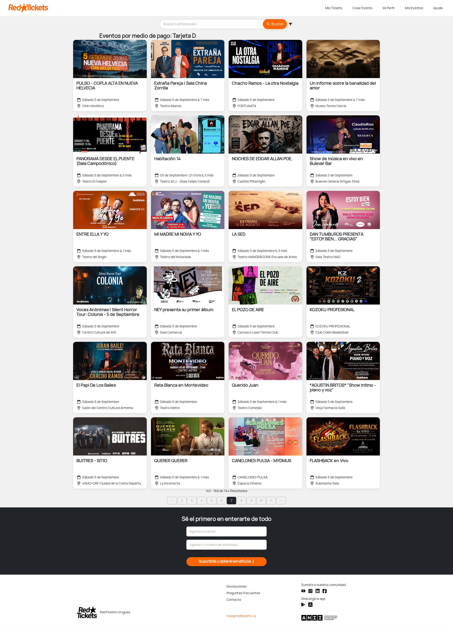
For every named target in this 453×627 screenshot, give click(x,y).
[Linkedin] (317, 591)
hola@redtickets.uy (241, 616)
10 (261, 500)
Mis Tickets (333, 8)
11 (271, 500)
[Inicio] (165, 8)
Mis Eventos (414, 8)
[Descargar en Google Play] (310, 604)
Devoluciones (236, 586)
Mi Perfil (388, 8)
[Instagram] (310, 591)
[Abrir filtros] (290, 24)
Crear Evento (362, 8)
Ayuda (438, 8)
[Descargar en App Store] (303, 604)
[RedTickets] (87, 612)
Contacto (233, 600)
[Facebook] (325, 591)
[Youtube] (303, 591)
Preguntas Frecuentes (243, 593)
